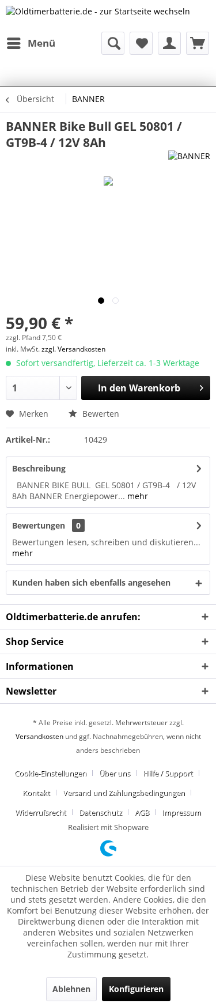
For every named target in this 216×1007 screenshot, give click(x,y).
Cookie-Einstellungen (50, 773)
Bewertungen (38, 525)
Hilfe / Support (168, 773)
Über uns (114, 773)
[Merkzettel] (141, 43)
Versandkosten (39, 736)
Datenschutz (100, 812)
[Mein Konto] (169, 43)
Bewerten (99, 413)
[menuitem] (30, 43)
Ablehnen (71, 988)
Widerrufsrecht (40, 812)
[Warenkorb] (197, 43)
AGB (142, 812)
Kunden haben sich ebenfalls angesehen (91, 582)
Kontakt (36, 792)
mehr (136, 496)
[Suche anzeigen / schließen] (112, 43)
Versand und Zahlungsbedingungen (124, 792)
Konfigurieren (136, 988)
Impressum (181, 812)
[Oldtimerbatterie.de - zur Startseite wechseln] (98, 16)
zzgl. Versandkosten (73, 349)
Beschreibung (39, 468)
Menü (41, 43)
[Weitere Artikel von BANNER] (189, 160)
